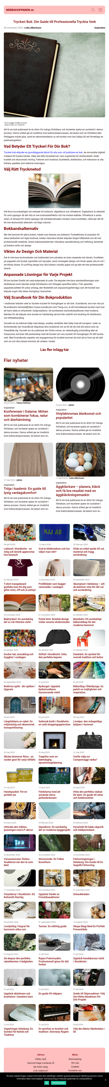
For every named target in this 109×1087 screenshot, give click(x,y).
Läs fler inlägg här (54, 350)
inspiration (99, 27)
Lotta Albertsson (32, 27)
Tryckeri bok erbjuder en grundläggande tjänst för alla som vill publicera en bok (43, 152)
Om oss (75, 1063)
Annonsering (75, 1059)
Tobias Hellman (23, 403)
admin (71, 405)
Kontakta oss (75, 1070)
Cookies (75, 1066)
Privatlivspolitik (58, 1083)
